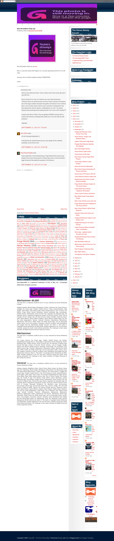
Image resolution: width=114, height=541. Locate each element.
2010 (74, 283)
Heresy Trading (40, 243)
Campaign (19, 229)
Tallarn (47, 264)
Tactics (42, 264)
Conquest (25, 231)
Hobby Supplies (61, 243)
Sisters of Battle (21, 261)
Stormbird (27, 264)
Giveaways (22, 243)
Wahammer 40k (60, 271)
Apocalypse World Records (30, 225)
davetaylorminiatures (76, 386)
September (78, 129)
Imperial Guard (32, 247)
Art (46, 225)
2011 (74, 280)
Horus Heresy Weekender (45, 245)
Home (42, 209)
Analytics (34, 223)
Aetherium (53, 221)
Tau (66, 264)
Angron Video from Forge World (84, 141)
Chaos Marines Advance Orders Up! (85, 176)
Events (39, 237)
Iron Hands (28, 249)
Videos (51, 271)
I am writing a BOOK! (79, 392)
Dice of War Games (48, 234)
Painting (19, 255)
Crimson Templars (60, 231)
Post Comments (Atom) (32, 213)
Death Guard (62, 233)
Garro (65, 241)
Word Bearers (63, 274)
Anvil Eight (42, 223)
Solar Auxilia (57, 261)
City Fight (57, 229)
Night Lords (45, 254)
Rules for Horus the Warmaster (84, 166)
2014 (74, 113)
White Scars (49, 274)
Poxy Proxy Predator (27, 153)
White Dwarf (39, 274)
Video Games (41, 271)
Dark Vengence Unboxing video (84, 249)
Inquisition (62, 247)
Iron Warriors (36, 249)
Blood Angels (51, 228)
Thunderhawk (38, 269)
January (77, 277)
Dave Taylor (46, 233)
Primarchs (42, 255)
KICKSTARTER (47, 249)
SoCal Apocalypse (46, 261)
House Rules (61, 245)
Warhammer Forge (21, 272)
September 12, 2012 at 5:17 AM (34, 164)
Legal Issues (22, 250)
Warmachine (20, 274)
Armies (42, 225)
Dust (52, 236)
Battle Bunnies (77, 63)
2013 (74, 116)
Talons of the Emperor (57, 264)
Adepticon (29, 221)
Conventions (33, 231)
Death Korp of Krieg (22, 234)
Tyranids (19, 271)
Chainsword (26, 229)
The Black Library (32, 268)
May (76, 266)
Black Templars (23, 228)
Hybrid (67, 538)
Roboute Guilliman (60, 257)
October (77, 127)
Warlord (62, 272)
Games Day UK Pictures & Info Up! (85, 174)
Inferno (55, 247)
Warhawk (44, 272)
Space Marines (38, 263)
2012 (74, 119)
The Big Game (31, 266)
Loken (74, 432)
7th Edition (53, 220)
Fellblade (31, 239)
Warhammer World (33, 272)
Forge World (23, 241)
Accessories (20, 221)
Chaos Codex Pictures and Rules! (85, 193)
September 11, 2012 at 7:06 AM (34, 127)
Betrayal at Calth (55, 226)
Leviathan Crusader (60, 250)
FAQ (66, 237)
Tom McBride (56, 269)
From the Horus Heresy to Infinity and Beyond (76, 362)
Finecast (40, 239)
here (35, 66)
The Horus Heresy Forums (80, 56)
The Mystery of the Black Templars (85, 254)
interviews (19, 249)
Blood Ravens (61, 228)
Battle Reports (63, 225)
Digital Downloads (60, 234)
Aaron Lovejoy (61, 220)
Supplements (35, 264)
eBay (56, 236)
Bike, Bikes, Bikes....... (81, 251)
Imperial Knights (45, 247)
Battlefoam (33, 226)
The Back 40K (89, 442)
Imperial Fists (21, 247)
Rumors (20, 259)
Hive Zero (88, 424)
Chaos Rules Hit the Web (82, 154)
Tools (64, 269)
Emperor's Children (21, 237)
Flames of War (47, 239)
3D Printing (20, 220)
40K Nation (35, 220)
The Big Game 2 (44, 266)
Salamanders (31, 259)
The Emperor (46, 268)
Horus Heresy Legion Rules (83, 151)
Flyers (62, 239)
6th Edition (43, 220)
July (76, 260)
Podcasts (35, 255)
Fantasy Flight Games (56, 237)
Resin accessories (37, 257)
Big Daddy (64, 226)
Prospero (58, 255)
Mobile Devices (61, 252)
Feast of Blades (23, 239)
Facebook (45, 237)
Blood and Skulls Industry (37, 228)
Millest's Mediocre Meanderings (89, 354)
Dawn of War (54, 233)
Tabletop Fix (89, 301)
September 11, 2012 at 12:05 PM (34, 147)
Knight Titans (63, 249)
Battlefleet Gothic (24, 226)
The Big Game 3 (57, 266)
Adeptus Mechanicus (41, 221)
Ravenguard (25, 257)
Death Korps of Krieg (35, 234)
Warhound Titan (53, 272)
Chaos (34, 229)
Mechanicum (45, 252)
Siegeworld (62, 259)
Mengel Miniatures (88, 372)
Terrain (22, 266)
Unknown (75, 437)
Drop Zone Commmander (41, 236)
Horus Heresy (24, 245)
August (77, 258)
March (76, 271)
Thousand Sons (27, 269)
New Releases (35, 254)
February (77, 274)
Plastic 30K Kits (27, 255)
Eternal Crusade (32, 237)
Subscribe (93, 24)
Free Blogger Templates (86, 538)
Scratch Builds (50, 259)
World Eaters (22, 276)
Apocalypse (51, 223)
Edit (20, 24)
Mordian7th (76, 434)
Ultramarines (29, 271)
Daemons (19, 233)
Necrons (25, 254)
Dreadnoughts (20, 236)
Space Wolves (52, 262)
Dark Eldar (38, 233)
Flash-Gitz (55, 239)
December (78, 121)
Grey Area (75, 430)
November (78, 124)
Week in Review (29, 274)
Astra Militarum (53, 225)
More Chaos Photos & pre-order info (85, 201)
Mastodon (37, 252)
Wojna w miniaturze (88, 336)
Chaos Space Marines (45, 229)
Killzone (56, 249)
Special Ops (62, 262)
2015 (74, 111)
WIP (56, 274)
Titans (46, 269)
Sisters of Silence (34, 261)
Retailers (51, 257)
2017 (74, 105)
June (76, 263)
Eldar (62, 236)
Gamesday (59, 241)
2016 (74, 108)
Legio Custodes (33, 250)
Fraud (36, 241)
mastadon (30, 252)
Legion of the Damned (47, 250)
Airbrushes (60, 221)
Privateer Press (50, 255)
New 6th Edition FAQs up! (26, 29)
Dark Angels (28, 233)
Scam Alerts (40, 259)
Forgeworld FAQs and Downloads (83, 60)
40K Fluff (27, 220)
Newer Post (20, 209)
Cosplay (50, 231)
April (76, 268)
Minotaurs (53, 252)
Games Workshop (46, 241)
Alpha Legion (25, 223)
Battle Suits (89, 318)
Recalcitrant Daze (89, 391)
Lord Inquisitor (21, 252)
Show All (94, 475)
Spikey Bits (75, 301)
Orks (62, 254)
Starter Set (20, 264)
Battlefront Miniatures (43, 226)
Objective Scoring (54, 254)
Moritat (18, 254)
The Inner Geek (56, 268)
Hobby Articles (50, 243)
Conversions (41, 231)
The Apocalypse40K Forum (81, 58)
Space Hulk (27, 262)
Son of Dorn (24, 133)
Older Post (64, 209)
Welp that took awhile (93, 468)
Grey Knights (30, 243)
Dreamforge (29, 236)
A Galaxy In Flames (89, 411)
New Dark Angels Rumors (82, 149)
